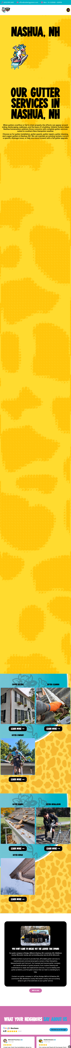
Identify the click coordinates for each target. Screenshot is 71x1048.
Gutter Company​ (18, 746)
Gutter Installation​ (53, 816)
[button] (68, 10)
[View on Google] (5, 1041)
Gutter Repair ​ (17, 866)
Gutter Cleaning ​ (53, 697)
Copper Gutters (18, 695)
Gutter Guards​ (18, 816)
